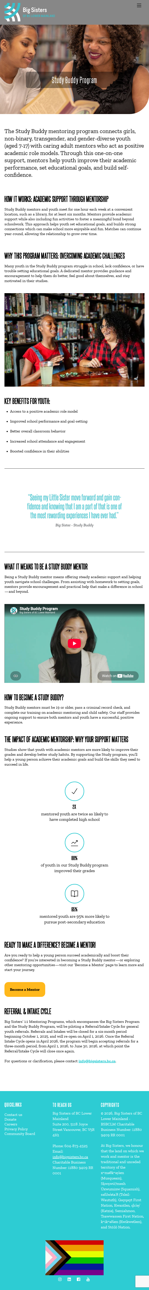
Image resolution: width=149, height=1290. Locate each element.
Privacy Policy (16, 1129)
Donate (10, 1119)
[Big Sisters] (29, 20)
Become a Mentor (25, 989)
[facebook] (79, 1278)
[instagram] (60, 1278)
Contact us (13, 1114)
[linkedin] (69, 1278)
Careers (10, 1124)
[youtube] (88, 1278)
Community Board (19, 1133)
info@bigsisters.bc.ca (97, 1061)
